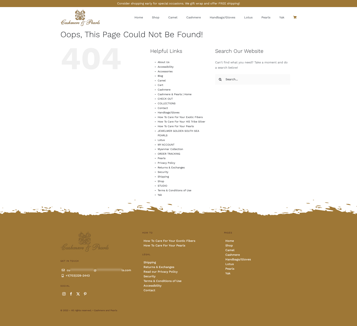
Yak (160, 194)
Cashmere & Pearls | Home (175, 94)
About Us (163, 62)
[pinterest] (85, 294)
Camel (162, 80)
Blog (160, 75)
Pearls (161, 158)
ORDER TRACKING (169, 153)
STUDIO (162, 185)
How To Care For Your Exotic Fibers (180, 117)
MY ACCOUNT (166, 144)
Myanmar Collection (170, 149)
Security (163, 171)
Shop (161, 181)
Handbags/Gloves (168, 112)
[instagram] (64, 294)
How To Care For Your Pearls (176, 126)
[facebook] (71, 294)
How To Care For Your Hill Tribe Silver (181, 121)
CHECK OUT (165, 98)
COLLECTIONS (167, 103)
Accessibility (165, 66)
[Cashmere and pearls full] (80, 10)
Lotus (161, 139)
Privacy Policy (166, 162)
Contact (163, 107)
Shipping (163, 176)
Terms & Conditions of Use (174, 190)
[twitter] (78, 294)
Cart (160, 84)
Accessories (165, 71)
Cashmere (164, 89)
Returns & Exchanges (171, 167)
